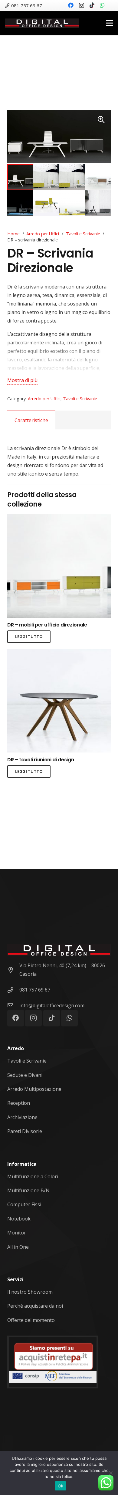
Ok (60, 1485)
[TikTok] (92, 5)
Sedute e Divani (24, 1075)
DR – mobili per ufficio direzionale (47, 624)
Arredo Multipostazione (34, 1089)
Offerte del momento (31, 1320)
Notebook (19, 1218)
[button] (101, 119)
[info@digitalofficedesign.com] (13, 1005)
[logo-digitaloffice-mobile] (42, 23)
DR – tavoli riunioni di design (40, 759)
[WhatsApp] (102, 5)
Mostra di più (22, 380)
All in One (18, 1247)
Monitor (16, 1232)
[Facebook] (71, 5)
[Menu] (109, 23)
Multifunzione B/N (28, 1190)
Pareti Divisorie (24, 1131)
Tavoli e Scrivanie (83, 234)
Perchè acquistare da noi (35, 1305)
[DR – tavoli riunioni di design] (59, 653)
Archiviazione (22, 1117)
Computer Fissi (24, 1204)
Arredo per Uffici (42, 234)
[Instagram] (81, 5)
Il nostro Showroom (30, 1291)
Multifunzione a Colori (32, 1176)
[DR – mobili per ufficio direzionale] (59, 518)
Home (13, 234)
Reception (18, 1103)
